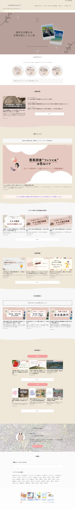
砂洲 (19, 481)
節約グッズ (33, 481)
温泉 (45, 479)
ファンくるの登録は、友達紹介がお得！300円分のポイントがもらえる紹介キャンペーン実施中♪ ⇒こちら (39, 196)
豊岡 (48, 481)
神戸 (23, 481)
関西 (37, 483)
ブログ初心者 (58, 475)
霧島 (41, 483)
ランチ (29, 477)
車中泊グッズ (15, 483)
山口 (14, 479)
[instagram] (67, 0)
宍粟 (53, 477)
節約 (28, 481)
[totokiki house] (14, 5)
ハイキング (50, 475)
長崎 (33, 483)
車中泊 (57, 481)
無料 (49, 479)
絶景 (38, 481)
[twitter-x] (65, 0)
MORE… (49, 113)
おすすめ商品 (24, 475)
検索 (61, 466)
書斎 (23, 479)
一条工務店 (35, 477)
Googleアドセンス (16, 475)
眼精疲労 (15, 481)
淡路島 (41, 479)
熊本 (53, 479)
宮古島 (57, 477)
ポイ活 (19, 477)
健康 (44, 477)
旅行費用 (19, 479)
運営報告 (28, 483)
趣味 (52, 481)
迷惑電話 (22, 483)
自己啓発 (43, 481)
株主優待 (32, 479)
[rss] (71, 0)
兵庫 (49, 477)
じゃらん (30, 475)
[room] (68, 0)
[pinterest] (70, 0)
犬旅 (58, 479)
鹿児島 (46, 483)
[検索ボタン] (70, 5)
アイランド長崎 (37, 475)
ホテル (14, 477)
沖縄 (36, 479)
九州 (40, 477)
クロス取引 (44, 475)
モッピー (24, 477)
